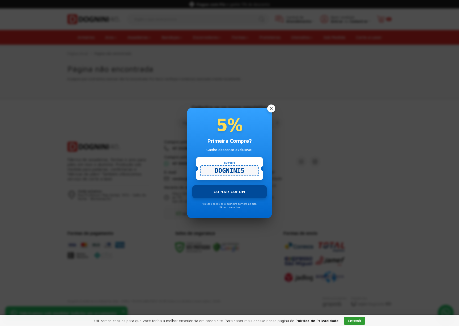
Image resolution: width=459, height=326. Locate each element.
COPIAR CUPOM (229, 191)
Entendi (354, 320)
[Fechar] (271, 108)
